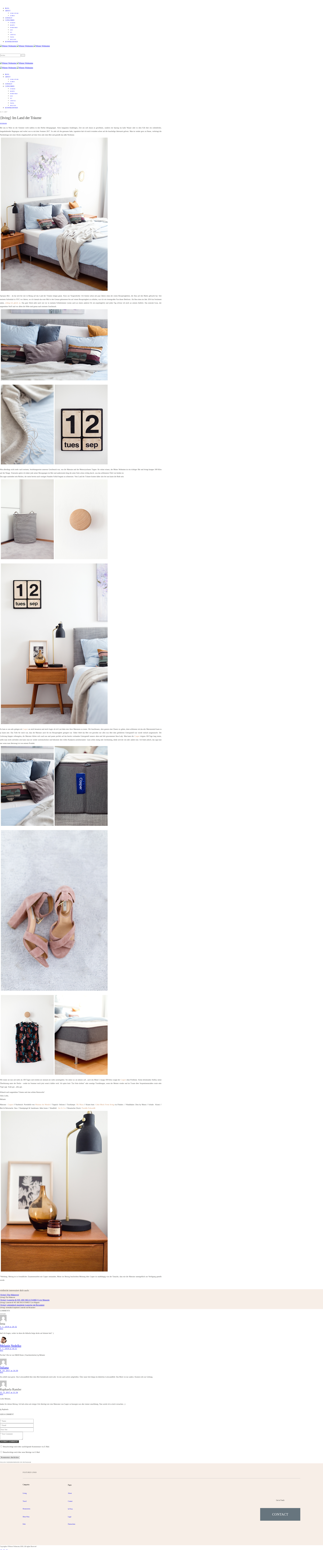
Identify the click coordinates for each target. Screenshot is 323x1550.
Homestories (26, 1509)
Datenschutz (71, 1524)
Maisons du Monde (42, 1105)
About (70, 1493)
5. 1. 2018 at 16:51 (8, 1349)
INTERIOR (12, 22)
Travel (24, 1501)
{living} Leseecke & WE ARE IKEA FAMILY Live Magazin (24, 1300)
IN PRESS (12, 15)
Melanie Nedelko (10, 1345)
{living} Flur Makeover (9, 1295)
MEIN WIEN (13, 39)
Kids (24, 1524)
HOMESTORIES (14, 27)
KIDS (11, 30)
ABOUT (7, 11)
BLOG (7, 8)
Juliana (4, 1367)
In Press (70, 1509)
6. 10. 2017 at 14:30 (9, 1371)
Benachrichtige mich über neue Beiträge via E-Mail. (21, 1452)
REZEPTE (12, 25)
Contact (70, 1501)
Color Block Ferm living (104, 1105)
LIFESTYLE (13, 34)
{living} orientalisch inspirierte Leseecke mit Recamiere (22, 1305)
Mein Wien (26, 1517)
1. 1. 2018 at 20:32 (8, 1327)
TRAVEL (12, 37)
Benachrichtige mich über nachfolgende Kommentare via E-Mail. (26, 1447)
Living (25, 1493)
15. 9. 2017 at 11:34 (9, 1392)
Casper (11, 1105)
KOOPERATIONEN (11, 42)
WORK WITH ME (14, 13)
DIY (11, 32)
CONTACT (8, 18)
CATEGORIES (9, 20)
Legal (69, 1517)
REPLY (1, 1328)
